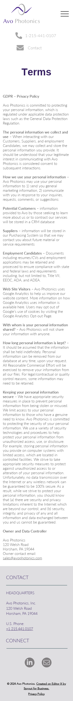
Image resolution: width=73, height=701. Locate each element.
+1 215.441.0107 (19, 628)
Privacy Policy (36, 694)
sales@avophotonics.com (22, 558)
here (20, 307)
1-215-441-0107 (40, 35)
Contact (35, 47)
